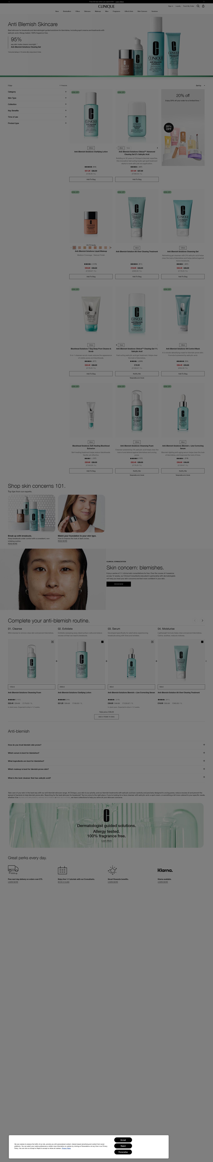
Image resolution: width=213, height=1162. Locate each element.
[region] (89, 1146)
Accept (123, 1140)
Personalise (123, 1152)
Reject (123, 1146)
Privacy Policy (66, 1148)
